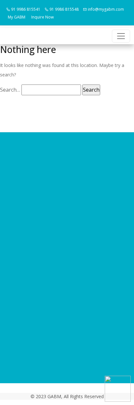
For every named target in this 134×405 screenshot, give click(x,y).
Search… (10, 89)
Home (67, 195)
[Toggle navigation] (121, 36)
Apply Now (67, 244)
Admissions (67, 225)
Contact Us (67, 254)
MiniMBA (67, 234)
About (67, 205)
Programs (67, 215)
